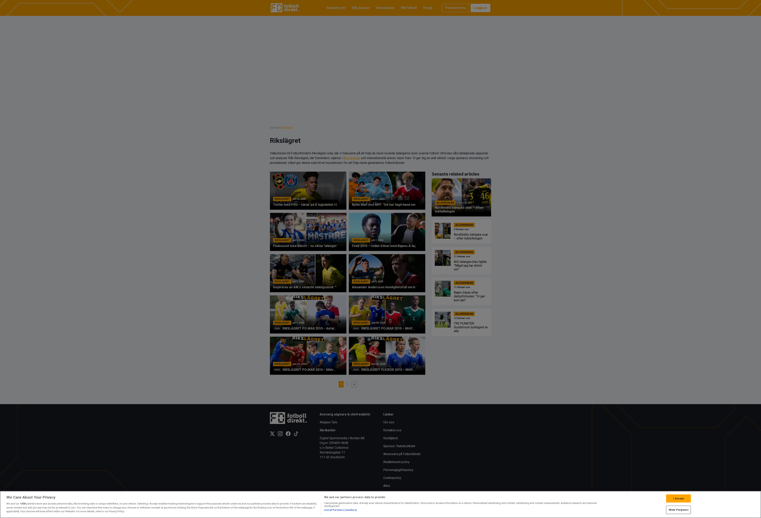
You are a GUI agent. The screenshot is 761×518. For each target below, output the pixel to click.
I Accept (678, 498)
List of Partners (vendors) (340, 509)
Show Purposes (678, 509)
